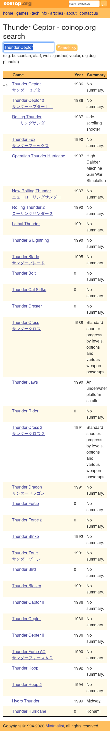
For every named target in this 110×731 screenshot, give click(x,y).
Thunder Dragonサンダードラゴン (28, 490)
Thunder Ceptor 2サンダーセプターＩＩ (32, 103)
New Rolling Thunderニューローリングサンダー (36, 194)
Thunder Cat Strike (29, 289)
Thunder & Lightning (30, 240)
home (8, 13)
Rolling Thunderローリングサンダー (30, 120)
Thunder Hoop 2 (27, 684)
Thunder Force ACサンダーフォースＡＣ (32, 654)
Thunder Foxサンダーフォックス (30, 142)
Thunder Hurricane (29, 711)
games (22, 13)
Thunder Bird (24, 569)
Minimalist (55, 726)
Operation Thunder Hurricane (38, 156)
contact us (89, 13)
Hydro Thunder (25, 701)
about (71, 13)
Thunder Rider (25, 411)
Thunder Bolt (24, 273)
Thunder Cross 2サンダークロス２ (28, 430)
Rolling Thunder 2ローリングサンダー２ (32, 210)
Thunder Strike (25, 536)
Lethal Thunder (26, 224)
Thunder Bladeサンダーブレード (28, 260)
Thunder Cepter (26, 618)
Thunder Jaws (25, 382)
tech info (39, 13)
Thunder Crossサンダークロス (26, 325)
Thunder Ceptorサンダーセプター (28, 87)
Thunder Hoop (25, 668)
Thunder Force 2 (27, 520)
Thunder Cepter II (28, 635)
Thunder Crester (27, 306)
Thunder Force (25, 503)
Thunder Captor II (28, 602)
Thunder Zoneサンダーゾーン (26, 556)
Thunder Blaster (26, 586)
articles (56, 13)
